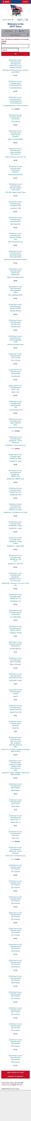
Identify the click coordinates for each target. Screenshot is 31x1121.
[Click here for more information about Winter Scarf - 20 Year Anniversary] (15, 850)
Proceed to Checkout (15, 1076)
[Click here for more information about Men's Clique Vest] (15, 219)
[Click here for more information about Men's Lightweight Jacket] (15, 289)
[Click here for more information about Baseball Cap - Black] (15, 456)
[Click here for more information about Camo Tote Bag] (15, 356)
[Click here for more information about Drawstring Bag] (15, 371)
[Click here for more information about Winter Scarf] (15, 833)
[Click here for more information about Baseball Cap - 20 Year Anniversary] (15, 440)
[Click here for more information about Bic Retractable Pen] (15, 644)
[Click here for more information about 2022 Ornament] (15, 1010)
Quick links (7, 20)
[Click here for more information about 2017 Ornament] (15, 930)
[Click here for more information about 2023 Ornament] (15, 1026)
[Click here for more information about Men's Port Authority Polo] (15, 236)
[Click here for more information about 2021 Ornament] (15, 994)
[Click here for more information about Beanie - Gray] (15, 387)
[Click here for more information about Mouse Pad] (15, 723)
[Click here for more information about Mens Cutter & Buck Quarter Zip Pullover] (15, 254)
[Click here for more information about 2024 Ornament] (15, 1041)
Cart (22, 31)
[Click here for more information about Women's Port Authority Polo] (15, 272)
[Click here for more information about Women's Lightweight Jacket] (15, 339)
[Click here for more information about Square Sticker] (15, 802)
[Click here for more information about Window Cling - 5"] (15, 817)
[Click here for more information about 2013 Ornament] (15, 867)
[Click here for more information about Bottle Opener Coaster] (15, 676)
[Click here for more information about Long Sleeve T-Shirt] (15, 203)
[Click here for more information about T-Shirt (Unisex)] (15, 117)
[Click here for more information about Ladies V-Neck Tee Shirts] (15, 422)
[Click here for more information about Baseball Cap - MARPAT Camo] (15, 473)
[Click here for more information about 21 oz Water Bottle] (15, 612)
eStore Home (8, 31)
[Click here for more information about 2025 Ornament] (15, 1057)
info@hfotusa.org (7, 1085)
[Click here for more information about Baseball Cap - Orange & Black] (15, 540)
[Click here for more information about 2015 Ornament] (15, 899)
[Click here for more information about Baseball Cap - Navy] (15, 490)
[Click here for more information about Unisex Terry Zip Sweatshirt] (15, 133)
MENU (6, 2)
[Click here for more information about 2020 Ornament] (15, 978)
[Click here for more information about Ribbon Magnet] (15, 786)
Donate (25, 2)
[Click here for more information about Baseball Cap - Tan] (15, 596)
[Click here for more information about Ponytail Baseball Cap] (15, 83)
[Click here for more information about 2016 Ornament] (15, 914)
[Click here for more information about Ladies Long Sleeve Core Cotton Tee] (15, 151)
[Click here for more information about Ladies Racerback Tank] (15, 404)
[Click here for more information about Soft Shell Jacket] (15, 322)
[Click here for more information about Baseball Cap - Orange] (15, 524)
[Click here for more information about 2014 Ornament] (15, 883)
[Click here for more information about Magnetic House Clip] (15, 707)
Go (15, 54)
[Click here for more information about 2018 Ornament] (15, 946)
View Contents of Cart (15, 1072)
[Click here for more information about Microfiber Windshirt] (15, 306)
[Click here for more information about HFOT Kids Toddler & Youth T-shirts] (15, 187)
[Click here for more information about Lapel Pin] (15, 691)
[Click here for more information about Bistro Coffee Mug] (15, 660)
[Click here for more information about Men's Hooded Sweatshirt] (15, 169)
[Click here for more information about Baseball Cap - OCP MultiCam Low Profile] (15, 507)
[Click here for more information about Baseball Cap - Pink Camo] (15, 558)
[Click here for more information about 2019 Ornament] (15, 962)
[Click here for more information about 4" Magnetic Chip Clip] (15, 628)
